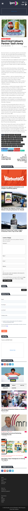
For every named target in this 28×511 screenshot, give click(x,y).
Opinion (10, 431)
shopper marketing (6, 146)
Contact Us (3, 489)
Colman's (12, 134)
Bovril (6, 134)
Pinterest (17, 150)
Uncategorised (14, 407)
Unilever (20, 146)
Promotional (3, 479)
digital (24, 136)
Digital (22, 385)
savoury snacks (20, 144)
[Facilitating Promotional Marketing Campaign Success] (14, 423)
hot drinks (20, 140)
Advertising (3, 482)
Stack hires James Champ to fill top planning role (22, 159)
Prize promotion (19, 455)
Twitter (11, 148)
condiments (12, 136)
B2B (2, 497)
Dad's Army (18, 136)
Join (23, 2)
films (3, 140)
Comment (5, 243)
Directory (3, 483)
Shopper (3, 498)
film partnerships (18, 138)
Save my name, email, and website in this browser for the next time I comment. (13, 274)
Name (4, 255)
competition (18, 134)
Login (22, 4)
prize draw (4, 144)
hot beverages (13, 140)
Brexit (14, 385)
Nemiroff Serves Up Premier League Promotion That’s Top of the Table (11, 230)
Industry (3, 500)
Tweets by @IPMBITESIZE (6, 339)
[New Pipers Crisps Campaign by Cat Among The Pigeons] (14, 446)
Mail (23, 150)
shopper (8, 38)
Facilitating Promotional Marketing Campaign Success (11, 433)
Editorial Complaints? (5, 491)
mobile (3, 142)
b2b (5, 385)
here (24, 277)
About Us (3, 488)
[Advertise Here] (12, 374)
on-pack (8, 142)
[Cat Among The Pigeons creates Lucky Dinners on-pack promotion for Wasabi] (14, 199)
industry (5, 388)
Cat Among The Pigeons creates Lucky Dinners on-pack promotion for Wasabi (12, 209)
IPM (7, 431)
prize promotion (11, 144)
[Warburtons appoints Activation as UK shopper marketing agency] (14, 177)
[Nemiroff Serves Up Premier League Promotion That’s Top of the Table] (14, 220)
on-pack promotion (16, 142)
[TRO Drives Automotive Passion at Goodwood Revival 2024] (14, 399)
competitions (5, 136)
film (3, 138)
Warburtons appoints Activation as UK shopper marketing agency (12, 187)
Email (4, 261)
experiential (5, 407)
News (6, 18)
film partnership (9, 138)
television (14, 146)
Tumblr (11, 150)
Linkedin (5, 150)
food (7, 140)
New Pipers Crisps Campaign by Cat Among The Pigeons (13, 459)
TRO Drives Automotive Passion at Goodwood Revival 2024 (14, 410)
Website (4, 266)
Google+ (18, 148)
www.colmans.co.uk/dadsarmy (8, 81)
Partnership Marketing (10, 455)
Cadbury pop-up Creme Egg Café (6, 158)
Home (2, 18)
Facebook (5, 148)
